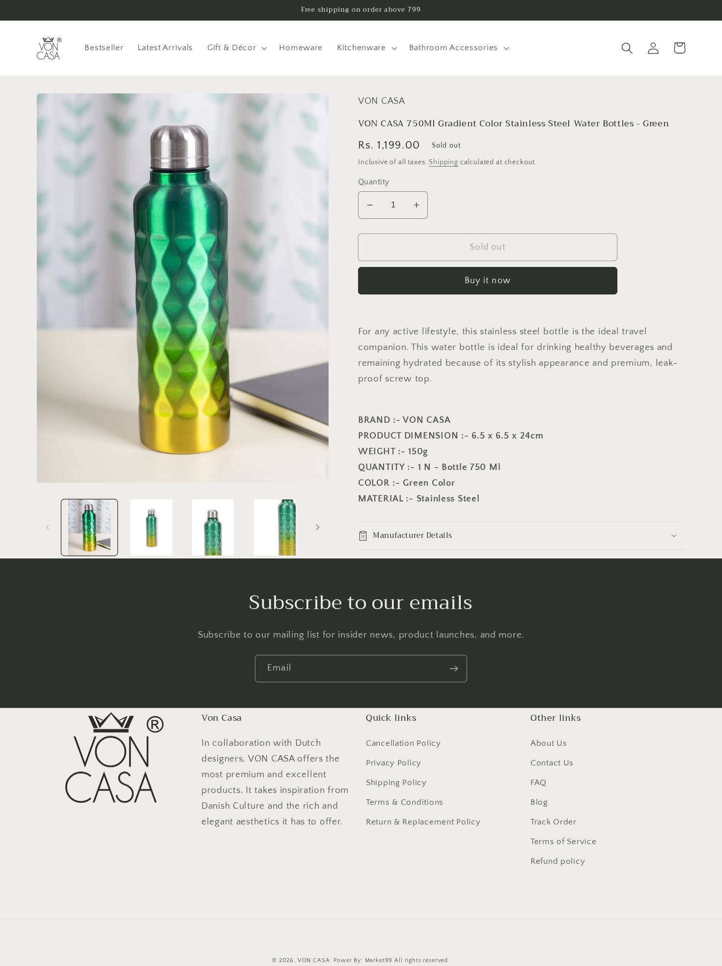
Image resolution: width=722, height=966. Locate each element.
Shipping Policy (396, 782)
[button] (236, 48)
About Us (548, 743)
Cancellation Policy (403, 743)
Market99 (379, 960)
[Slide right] (318, 527)
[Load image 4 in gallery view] (275, 527)
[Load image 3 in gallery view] (213, 527)
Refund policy (557, 861)
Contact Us (552, 763)
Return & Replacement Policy (423, 822)
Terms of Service (563, 841)
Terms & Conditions (405, 802)
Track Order (553, 822)
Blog (539, 802)
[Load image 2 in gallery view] (151, 527)
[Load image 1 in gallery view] (89, 527)
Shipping (443, 162)
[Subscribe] (454, 668)
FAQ (538, 782)
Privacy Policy (393, 763)
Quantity (373, 182)
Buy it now (488, 281)
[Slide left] (47, 527)
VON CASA (314, 960)
